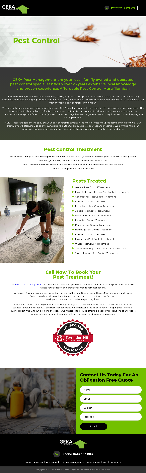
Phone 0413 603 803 (123, 7)
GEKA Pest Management (28, 284)
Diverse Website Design (101, 470)
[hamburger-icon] (140, 8)
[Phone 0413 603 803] (107, 8)
